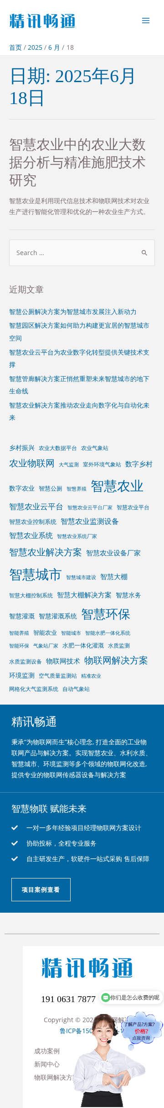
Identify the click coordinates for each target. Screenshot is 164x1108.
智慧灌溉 (22, 615)
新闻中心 (47, 1064)
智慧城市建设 (81, 577)
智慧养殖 (77, 489)
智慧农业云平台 (36, 506)
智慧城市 (35, 574)
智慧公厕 (50, 488)
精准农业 (91, 676)
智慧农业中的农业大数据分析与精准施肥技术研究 (77, 162)
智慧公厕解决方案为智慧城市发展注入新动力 (73, 311)
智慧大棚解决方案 (84, 594)
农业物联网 (32, 462)
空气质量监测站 (58, 675)
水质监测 (119, 645)
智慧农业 (117, 485)
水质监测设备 (25, 661)
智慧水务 (128, 595)
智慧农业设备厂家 (113, 552)
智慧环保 (105, 613)
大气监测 (69, 464)
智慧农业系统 (31, 535)
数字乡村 (139, 463)
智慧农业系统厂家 (77, 536)
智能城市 (71, 633)
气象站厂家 (45, 646)
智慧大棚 (114, 576)
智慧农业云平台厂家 (90, 507)
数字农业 (22, 488)
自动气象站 (76, 688)
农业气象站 (94, 447)
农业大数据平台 (58, 447)
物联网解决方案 (116, 660)
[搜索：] (82, 252)
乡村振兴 (22, 447)
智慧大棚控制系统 (31, 595)
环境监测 (22, 675)
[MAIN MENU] (146, 20)
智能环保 (19, 646)
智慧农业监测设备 (90, 521)
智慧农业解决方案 (45, 552)
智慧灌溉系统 (58, 615)
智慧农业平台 (133, 507)
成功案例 (47, 1050)
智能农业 (45, 632)
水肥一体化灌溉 (83, 645)
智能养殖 (19, 633)
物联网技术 (63, 660)
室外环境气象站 (102, 464)
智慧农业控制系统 (32, 521)
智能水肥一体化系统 (107, 633)
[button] (41, 889)
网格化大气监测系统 (33, 688)
